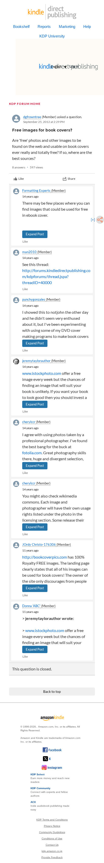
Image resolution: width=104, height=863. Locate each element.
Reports (44, 26)
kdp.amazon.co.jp (52, 851)
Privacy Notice (52, 826)
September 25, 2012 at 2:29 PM (44, 122)
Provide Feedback (52, 857)
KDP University (52, 36)
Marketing (67, 26)
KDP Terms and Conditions (52, 819)
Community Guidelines (52, 832)
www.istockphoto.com (41, 373)
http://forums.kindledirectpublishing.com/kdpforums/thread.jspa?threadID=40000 (56, 276)
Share (71, 178)
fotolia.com (32, 452)
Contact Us (52, 844)
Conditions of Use (52, 838)
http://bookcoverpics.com (44, 557)
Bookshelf (21, 26)
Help (87, 26)
